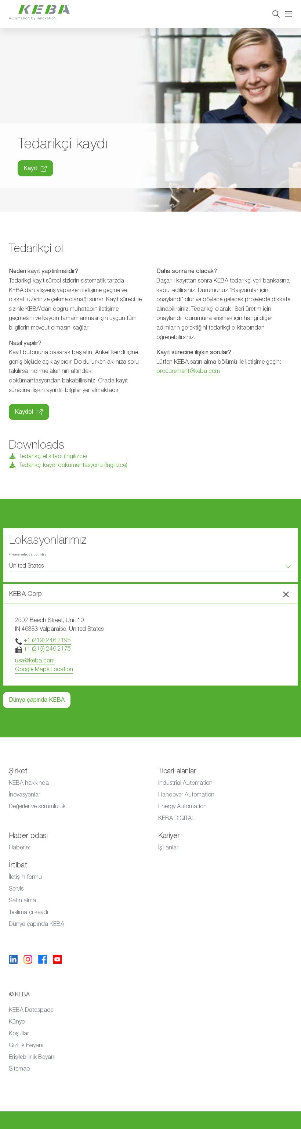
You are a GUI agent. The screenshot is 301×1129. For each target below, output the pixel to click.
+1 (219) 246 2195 (47, 640)
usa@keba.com (35, 661)
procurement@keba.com (188, 371)
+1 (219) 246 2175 (47, 649)
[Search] (276, 14)
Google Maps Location (44, 669)
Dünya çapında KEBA (37, 700)
